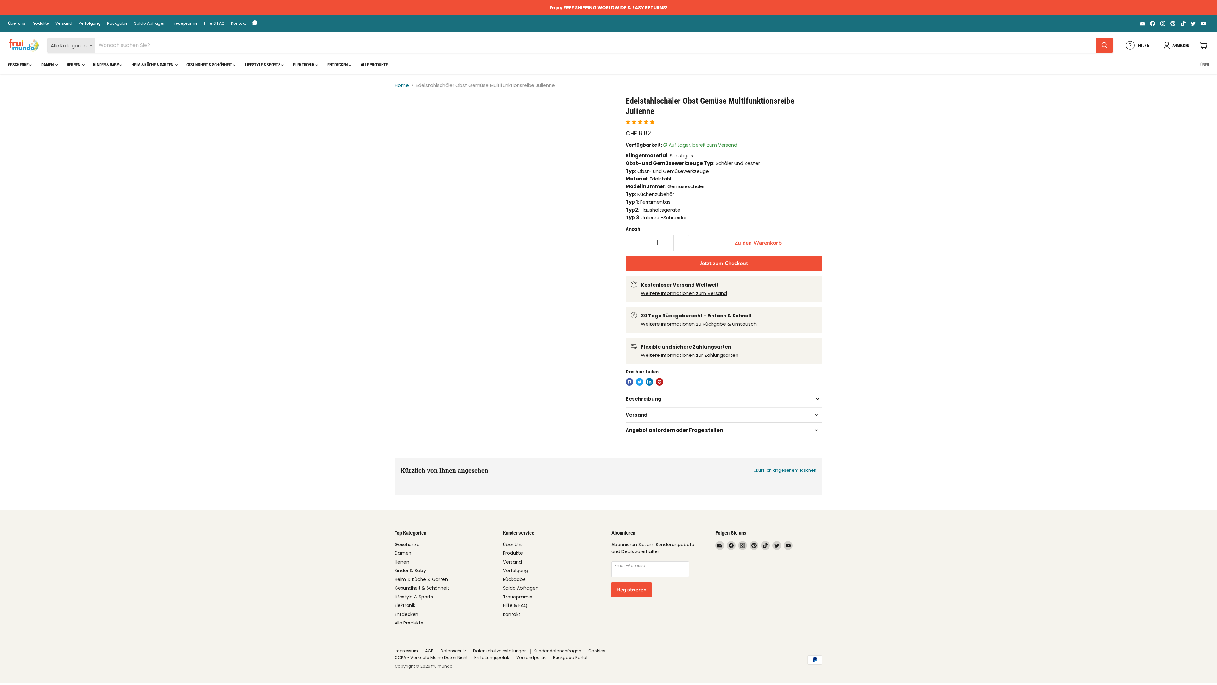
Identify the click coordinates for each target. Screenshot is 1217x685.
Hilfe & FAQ (214, 23)
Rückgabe (117, 23)
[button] (641, 122)
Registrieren (631, 589)
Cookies (596, 651)
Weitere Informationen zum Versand (684, 293)
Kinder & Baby (106, 64)
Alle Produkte (374, 64)
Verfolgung (90, 23)
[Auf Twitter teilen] (639, 382)
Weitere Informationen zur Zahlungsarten (689, 355)
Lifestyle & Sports (263, 64)
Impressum (406, 651)
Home (402, 85)
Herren (74, 64)
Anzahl (633, 229)
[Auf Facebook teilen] (629, 382)
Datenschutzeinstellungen (500, 651)
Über (1204, 64)
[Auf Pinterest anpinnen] (659, 382)
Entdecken (338, 64)
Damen (48, 64)
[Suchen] (1104, 45)
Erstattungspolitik (491, 658)
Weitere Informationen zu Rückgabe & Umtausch (699, 324)
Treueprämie (185, 23)
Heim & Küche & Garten (153, 64)
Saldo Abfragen (150, 23)
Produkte (40, 23)
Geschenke (18, 64)
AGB (429, 651)
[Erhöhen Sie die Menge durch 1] (681, 243)
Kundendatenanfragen (557, 651)
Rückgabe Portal (570, 658)
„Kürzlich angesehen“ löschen (785, 470)
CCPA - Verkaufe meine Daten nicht (431, 658)
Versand (63, 23)
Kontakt (238, 23)
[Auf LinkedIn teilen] (649, 382)
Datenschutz (453, 651)
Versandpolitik (531, 658)
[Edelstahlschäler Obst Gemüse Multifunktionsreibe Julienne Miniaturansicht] (406, 114)
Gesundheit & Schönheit (209, 64)
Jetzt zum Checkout (724, 263)
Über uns (16, 23)
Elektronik (304, 64)
